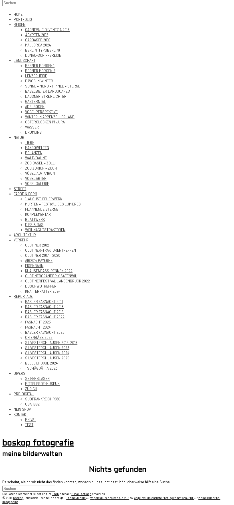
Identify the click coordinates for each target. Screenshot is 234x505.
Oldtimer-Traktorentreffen (50, 250)
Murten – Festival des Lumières (53, 203)
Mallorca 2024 (38, 44)
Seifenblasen (37, 378)
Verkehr (21, 239)
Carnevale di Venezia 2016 (47, 29)
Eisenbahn (34, 265)
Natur (19, 137)
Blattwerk (35, 219)
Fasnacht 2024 (38, 327)
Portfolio (23, 19)
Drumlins (33, 132)
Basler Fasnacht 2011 (44, 301)
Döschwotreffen (41, 286)
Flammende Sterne (41, 209)
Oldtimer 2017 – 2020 (42, 255)
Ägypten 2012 (36, 34)
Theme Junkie (76, 498)
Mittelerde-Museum (42, 383)
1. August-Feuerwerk (43, 198)
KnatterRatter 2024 (42, 291)
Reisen (19, 24)
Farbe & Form (25, 193)
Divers (19, 373)
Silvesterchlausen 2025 (47, 357)
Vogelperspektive (41, 111)
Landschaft (24, 60)
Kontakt (21, 414)
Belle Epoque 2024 (41, 363)
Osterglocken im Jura (45, 121)
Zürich (31, 388)
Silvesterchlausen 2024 (47, 352)
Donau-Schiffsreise (43, 55)
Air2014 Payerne (39, 260)
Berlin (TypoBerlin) (42, 50)
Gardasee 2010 (37, 39)
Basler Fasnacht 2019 (44, 311)
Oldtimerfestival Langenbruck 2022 (57, 280)
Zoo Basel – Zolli (40, 162)
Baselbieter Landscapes (47, 91)
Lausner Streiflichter (45, 96)
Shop (55, 494)
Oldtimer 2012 (37, 245)
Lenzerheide (36, 75)
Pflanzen (33, 152)
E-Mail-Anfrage (81, 494)
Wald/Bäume (36, 157)
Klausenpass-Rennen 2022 (48, 270)
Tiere (29, 142)
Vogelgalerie (37, 183)
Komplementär (38, 214)
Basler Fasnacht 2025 (44, 332)
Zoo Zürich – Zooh (41, 168)
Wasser (32, 127)
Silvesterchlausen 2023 (47, 347)
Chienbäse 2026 (39, 337)
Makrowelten (37, 147)
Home (18, 14)
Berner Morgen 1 (40, 65)
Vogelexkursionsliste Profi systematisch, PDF (164, 498)
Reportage (23, 296)
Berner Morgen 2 (40, 70)
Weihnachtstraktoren (45, 229)
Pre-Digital (24, 393)
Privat (30, 419)
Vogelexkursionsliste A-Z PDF (109, 498)
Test (29, 424)
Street (20, 188)
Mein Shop (22, 409)
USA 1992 (32, 404)
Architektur (25, 234)
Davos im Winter (39, 80)
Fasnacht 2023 (38, 321)
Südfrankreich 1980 (42, 398)
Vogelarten (36, 178)
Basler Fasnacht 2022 (44, 316)
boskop (18, 498)
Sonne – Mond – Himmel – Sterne (52, 86)
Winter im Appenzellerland (49, 116)
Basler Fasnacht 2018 (44, 306)
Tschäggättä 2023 (41, 368)
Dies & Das (34, 224)
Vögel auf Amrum (40, 173)
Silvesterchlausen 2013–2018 (51, 342)
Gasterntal (35, 101)
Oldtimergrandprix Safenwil (51, 275)
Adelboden (35, 106)
